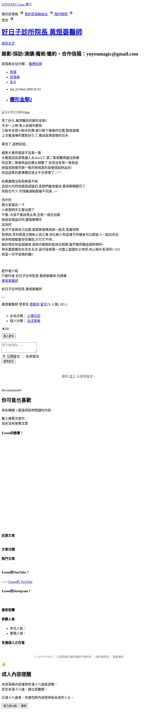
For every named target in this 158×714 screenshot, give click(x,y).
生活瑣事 (33, 321)
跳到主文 (8, 43)
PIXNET (48, 656)
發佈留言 (8, 361)
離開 (23, 705)
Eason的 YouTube (20, 582)
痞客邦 (35, 304)
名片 (13, 82)
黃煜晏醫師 (10, 281)
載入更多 (8, 336)
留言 (43, 304)
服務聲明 (118, 656)
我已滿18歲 (10, 705)
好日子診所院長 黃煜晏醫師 (42, 32)
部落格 (15, 77)
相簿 (13, 72)
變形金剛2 (21, 99)
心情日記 (33, 316)
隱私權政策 (102, 656)
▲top (5, 328)
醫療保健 (35, 64)
